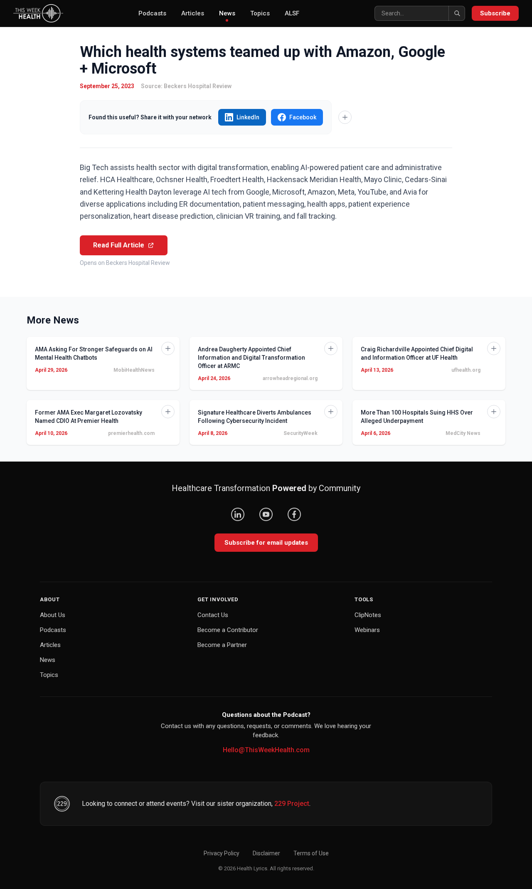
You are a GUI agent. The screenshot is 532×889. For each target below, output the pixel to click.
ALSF (292, 13)
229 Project (291, 804)
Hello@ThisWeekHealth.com (266, 750)
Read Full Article (118, 245)
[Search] (456, 13)
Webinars (367, 630)
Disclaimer (266, 853)
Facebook (302, 117)
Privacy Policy (221, 853)
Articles (192, 13)
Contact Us (212, 615)
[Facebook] (294, 514)
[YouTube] (266, 514)
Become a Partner (222, 645)
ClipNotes (368, 615)
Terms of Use (311, 853)
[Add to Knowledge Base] (345, 117)
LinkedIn (247, 117)
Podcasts (152, 13)
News (227, 13)
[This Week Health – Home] (38, 13)
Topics (260, 13)
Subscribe (495, 13)
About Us (52, 615)
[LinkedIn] (238, 514)
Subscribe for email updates (266, 542)
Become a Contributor (227, 630)
